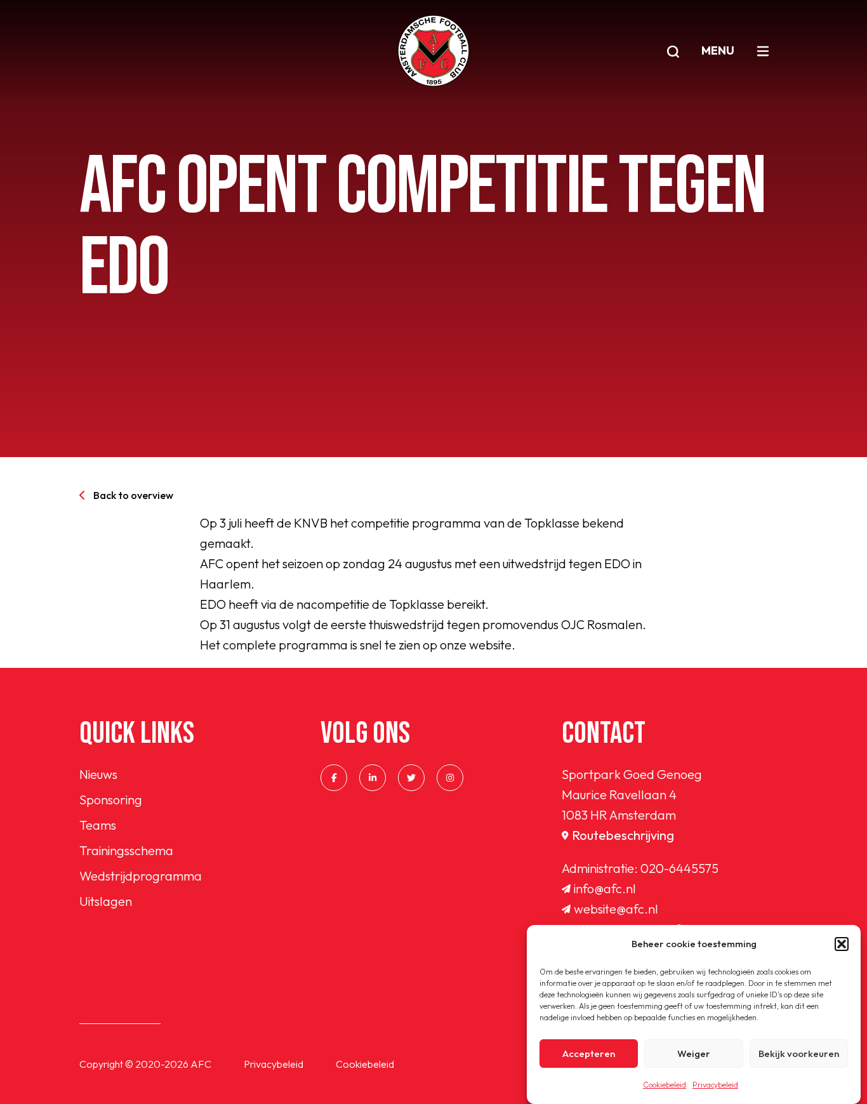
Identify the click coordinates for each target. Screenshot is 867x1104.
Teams (97, 825)
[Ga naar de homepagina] (433, 50)
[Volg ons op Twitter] (411, 777)
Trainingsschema (126, 850)
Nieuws (98, 774)
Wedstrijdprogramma (140, 876)
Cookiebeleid (664, 1084)
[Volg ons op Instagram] (450, 777)
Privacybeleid (715, 1084)
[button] (841, 944)
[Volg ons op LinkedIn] (372, 777)
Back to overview (133, 495)
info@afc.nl (605, 888)
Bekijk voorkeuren (798, 1053)
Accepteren (588, 1053)
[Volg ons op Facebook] (334, 777)
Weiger (693, 1053)
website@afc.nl (616, 909)
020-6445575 (679, 868)
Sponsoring (110, 800)
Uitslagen (105, 901)
